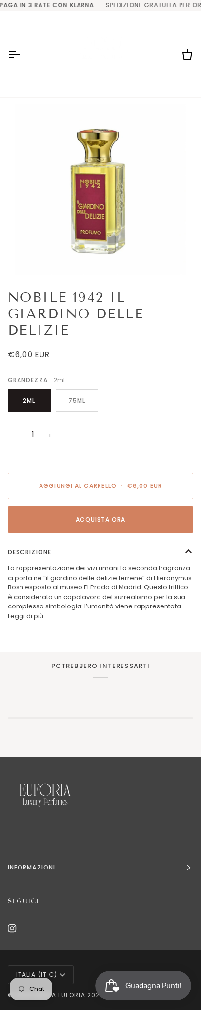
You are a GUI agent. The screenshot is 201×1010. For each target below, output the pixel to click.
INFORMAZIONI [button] (31, 867)
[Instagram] (12, 928)
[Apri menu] (22, 54)
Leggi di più (25, 616)
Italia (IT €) (36, 974)
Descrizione (29, 552)
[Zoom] (100, 189)
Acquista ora (101, 519)
